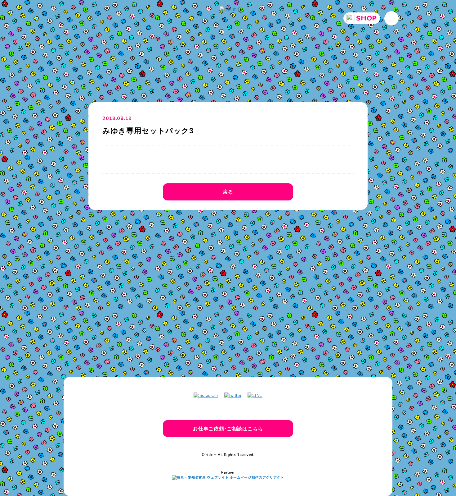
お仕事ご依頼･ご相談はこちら (228, 428)
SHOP (366, 18)
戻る (228, 192)
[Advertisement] (228, 269)
